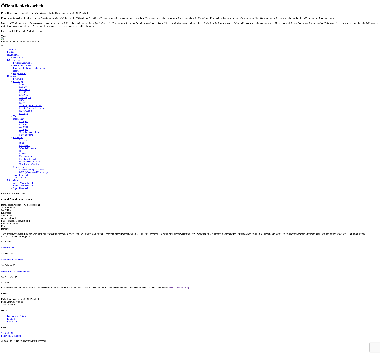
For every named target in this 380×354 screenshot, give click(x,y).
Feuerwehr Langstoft (11, 336)
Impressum (12, 321)
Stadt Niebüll (7, 333)
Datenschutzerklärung (179, 287)
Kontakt (11, 319)
